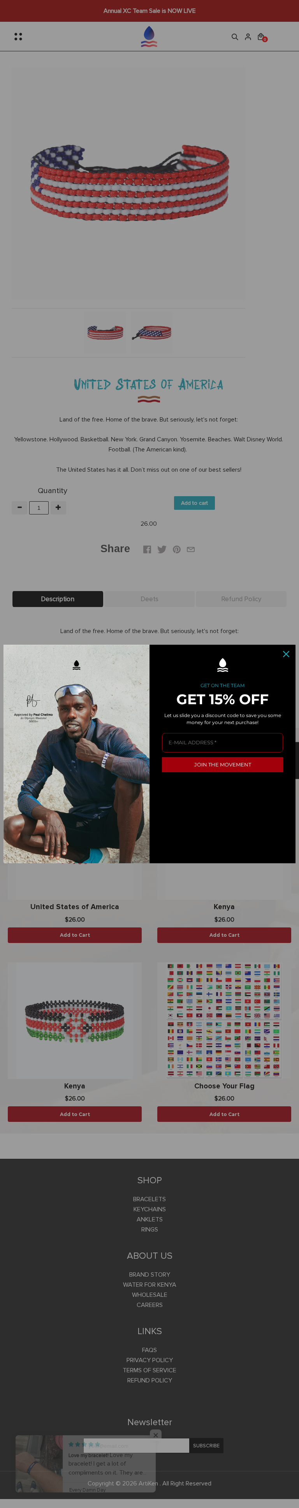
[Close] (286, 654)
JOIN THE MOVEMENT (222, 764)
